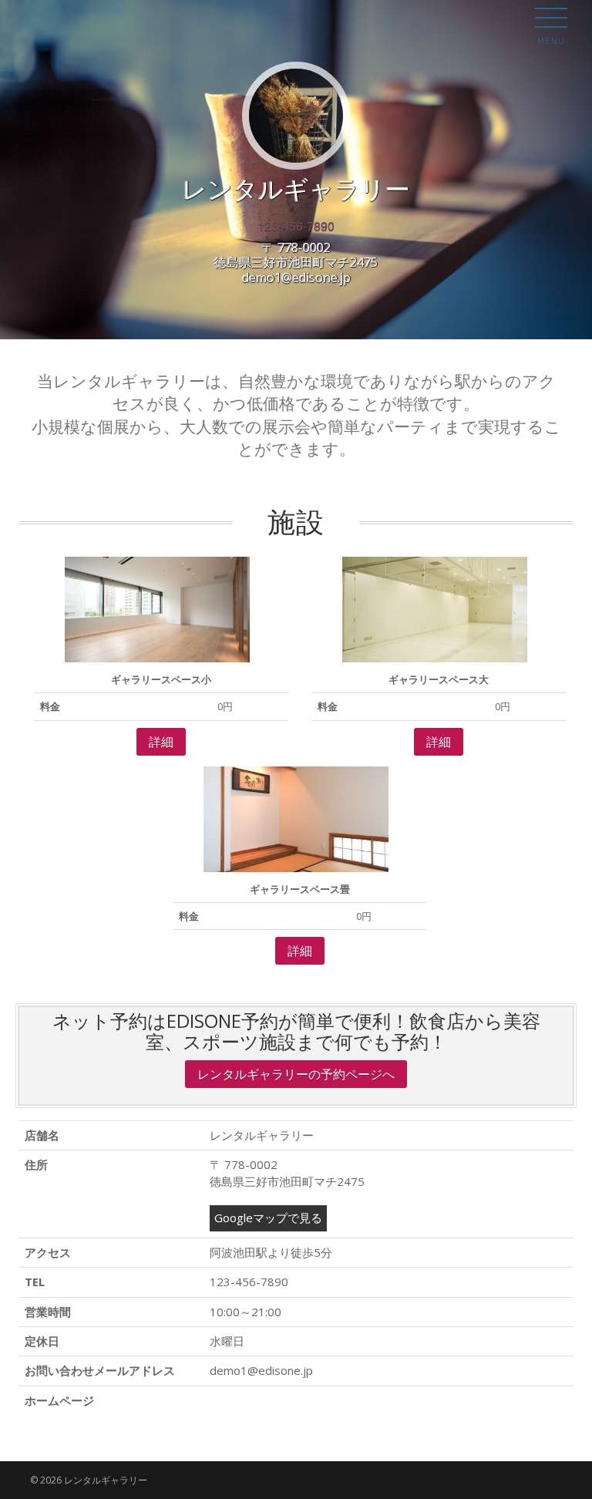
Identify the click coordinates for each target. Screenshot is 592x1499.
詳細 (161, 741)
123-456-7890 (296, 225)
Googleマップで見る (268, 1217)
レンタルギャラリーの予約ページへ (296, 1074)
